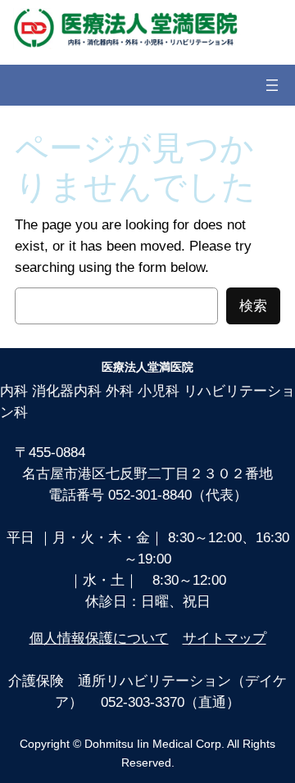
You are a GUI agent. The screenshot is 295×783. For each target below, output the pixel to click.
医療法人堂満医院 (147, 366)
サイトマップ (224, 638)
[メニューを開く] (272, 85)
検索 (253, 306)
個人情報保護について (99, 638)
